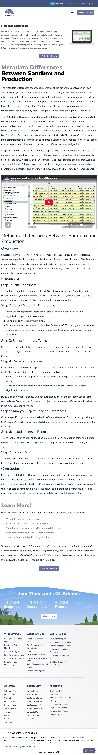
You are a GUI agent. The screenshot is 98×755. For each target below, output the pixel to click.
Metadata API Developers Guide (23, 519)
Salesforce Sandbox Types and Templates (28, 523)
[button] (72, 13)
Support (85, 3)
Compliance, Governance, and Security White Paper (33, 528)
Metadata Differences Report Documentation (30, 532)
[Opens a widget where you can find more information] (89, 751)
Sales (93, 3)
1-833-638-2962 (73, 3)
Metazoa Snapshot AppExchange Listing (28, 537)
